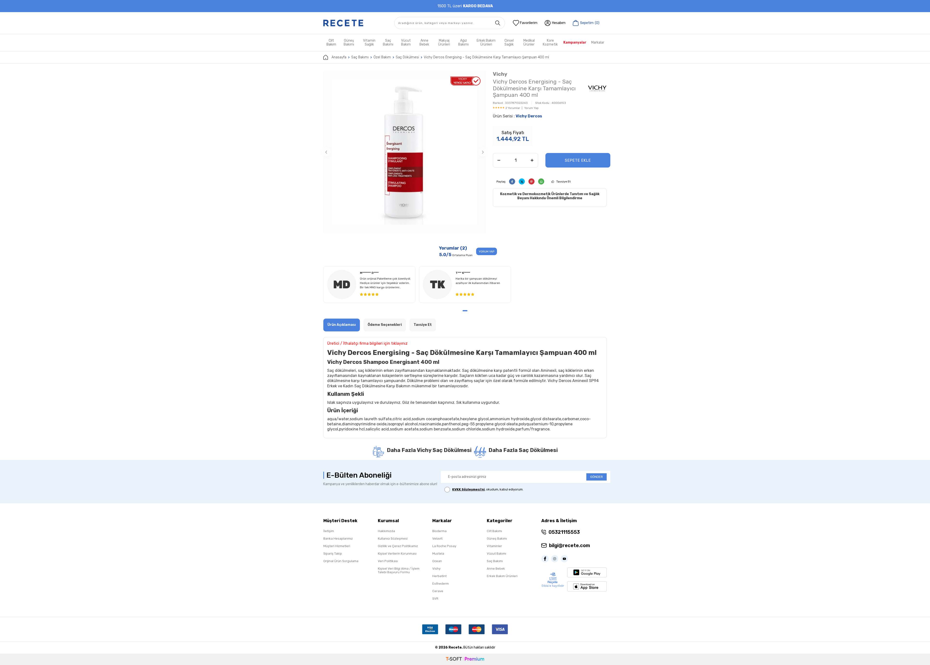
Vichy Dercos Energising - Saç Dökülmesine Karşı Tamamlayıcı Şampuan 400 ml (486, 57)
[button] (326, 152)
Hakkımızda (386, 531)
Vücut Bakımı (496, 553)
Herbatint (439, 576)
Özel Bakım (382, 57)
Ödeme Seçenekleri (385, 325)
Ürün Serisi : (517, 116)
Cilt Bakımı (494, 531)
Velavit (437, 538)
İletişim (328, 531)
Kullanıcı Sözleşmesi (393, 538)
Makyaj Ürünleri (444, 42)
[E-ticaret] (465, 659)
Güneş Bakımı (349, 42)
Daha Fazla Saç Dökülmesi (523, 450)
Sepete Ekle (578, 160)
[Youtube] (565, 559)
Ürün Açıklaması (341, 325)
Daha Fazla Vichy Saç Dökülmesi (429, 450)
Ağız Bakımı (463, 42)
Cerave (437, 591)
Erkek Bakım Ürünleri (486, 42)
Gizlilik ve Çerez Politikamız (398, 546)
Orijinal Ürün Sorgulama (340, 561)
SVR (435, 598)
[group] (404, 152)
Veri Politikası (388, 561)
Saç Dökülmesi (407, 57)
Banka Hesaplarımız (338, 538)
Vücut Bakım (406, 42)
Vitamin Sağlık (369, 42)
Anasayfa (339, 57)
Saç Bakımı (388, 42)
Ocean (437, 561)
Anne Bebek (424, 42)
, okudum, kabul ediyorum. (487, 489)
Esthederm (440, 583)
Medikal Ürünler (529, 42)
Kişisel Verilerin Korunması (397, 553)
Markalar (597, 42)
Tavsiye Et (563, 181)
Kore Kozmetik (550, 42)
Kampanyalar (574, 42)
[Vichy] (597, 89)
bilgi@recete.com (569, 545)
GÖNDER (596, 477)
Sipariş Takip (332, 553)
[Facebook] (546, 559)
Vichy (500, 74)
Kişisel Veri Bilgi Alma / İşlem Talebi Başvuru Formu (398, 570)
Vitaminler (494, 546)
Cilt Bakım (331, 42)
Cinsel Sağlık (509, 42)
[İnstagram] (556, 559)
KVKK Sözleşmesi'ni (468, 489)
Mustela (438, 553)
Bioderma (439, 531)
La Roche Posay (444, 546)
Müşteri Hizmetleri (336, 546)
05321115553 (564, 532)
